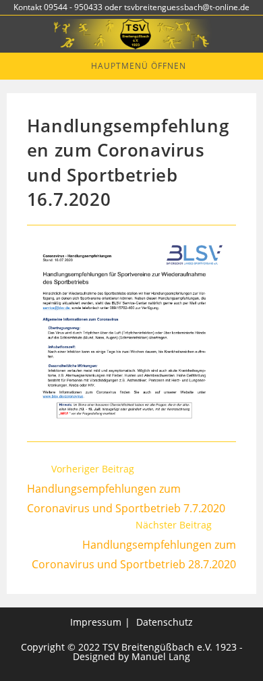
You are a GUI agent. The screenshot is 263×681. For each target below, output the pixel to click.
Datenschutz (164, 622)
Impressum (95, 622)
